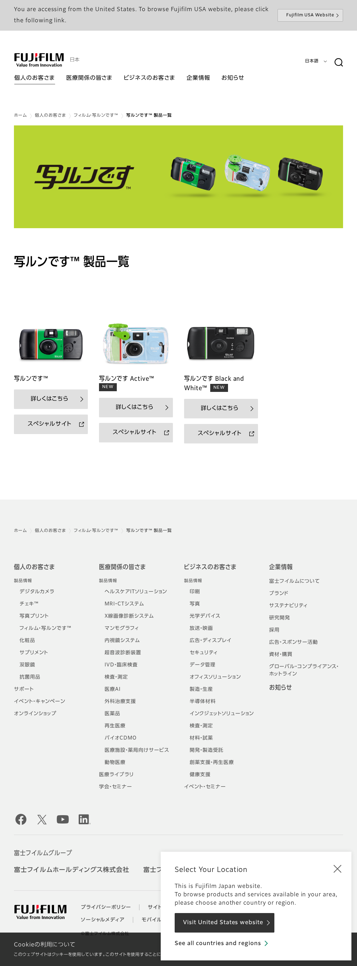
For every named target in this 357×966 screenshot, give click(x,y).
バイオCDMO (121, 738)
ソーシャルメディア (103, 920)
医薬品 (112, 713)
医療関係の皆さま (122, 567)
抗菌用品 (30, 677)
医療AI (113, 689)
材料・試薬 (201, 738)
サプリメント (34, 652)
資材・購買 (281, 654)
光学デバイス (205, 616)
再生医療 (115, 726)
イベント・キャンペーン (39, 701)
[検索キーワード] (338, 62)
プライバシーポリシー (106, 907)
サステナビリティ (288, 605)
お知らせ (280, 688)
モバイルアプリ (159, 920)
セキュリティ (204, 652)
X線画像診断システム (129, 616)
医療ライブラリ (116, 774)
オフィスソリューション (215, 677)
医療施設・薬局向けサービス (137, 750)
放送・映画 (201, 628)
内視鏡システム (122, 640)
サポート (24, 689)
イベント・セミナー (205, 787)
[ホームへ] (39, 60)
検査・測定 (116, 677)
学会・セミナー (115, 787)
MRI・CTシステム (124, 604)
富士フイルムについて (294, 581)
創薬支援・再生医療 (212, 762)
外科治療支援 (120, 701)
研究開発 (279, 618)
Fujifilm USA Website (310, 15)
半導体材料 (203, 701)
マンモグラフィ (122, 628)
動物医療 (115, 762)
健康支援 (200, 774)
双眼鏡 (27, 665)
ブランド (278, 593)
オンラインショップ (35, 713)
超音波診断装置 (123, 652)
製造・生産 (201, 689)
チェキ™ (29, 604)
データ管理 (202, 665)
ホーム (20, 116)
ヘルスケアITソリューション (136, 591)
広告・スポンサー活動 (293, 642)
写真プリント (34, 616)
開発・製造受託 (206, 750)
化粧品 (27, 640)
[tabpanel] (178, 176)
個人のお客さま (50, 116)
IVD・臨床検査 (121, 665)
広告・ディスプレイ (210, 640)
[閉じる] (337, 868)
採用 (274, 630)
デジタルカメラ (37, 591)
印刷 (195, 591)
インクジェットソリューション (222, 713)
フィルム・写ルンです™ (96, 116)
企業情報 (281, 567)
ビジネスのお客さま (210, 567)
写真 (195, 604)
